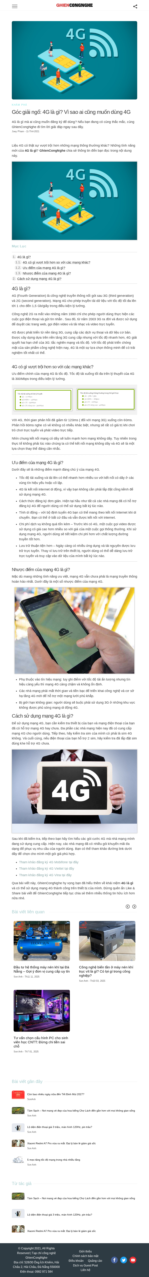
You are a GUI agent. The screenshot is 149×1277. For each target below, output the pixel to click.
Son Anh (18, 976)
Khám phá (19, 104)
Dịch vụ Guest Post (85, 1265)
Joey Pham (18, 131)
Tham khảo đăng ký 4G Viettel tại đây (46, 868)
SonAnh (31, 1099)
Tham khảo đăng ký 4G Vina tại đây (45, 875)
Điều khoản (76, 1260)
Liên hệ (85, 1270)
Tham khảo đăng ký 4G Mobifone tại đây (48, 862)
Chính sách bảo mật (85, 1256)
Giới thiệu (85, 1251)
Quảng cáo (95, 1260)
